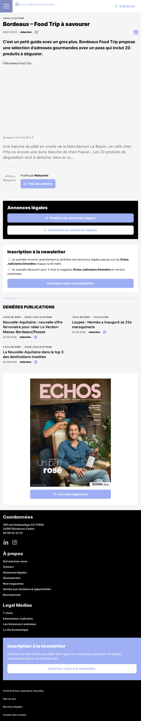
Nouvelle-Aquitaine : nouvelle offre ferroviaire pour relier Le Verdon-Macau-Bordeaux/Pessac (32, 327)
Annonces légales (15, 572)
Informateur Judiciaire (18, 618)
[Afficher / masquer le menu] (6, 6)
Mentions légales (12, 706)
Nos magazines (13, 583)
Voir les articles (40, 184)
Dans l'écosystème (38, 317)
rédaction (26, 32)
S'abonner (127, 6)
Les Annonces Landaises (19, 624)
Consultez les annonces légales (72, 230)
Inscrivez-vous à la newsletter (70, 283)
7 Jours (8, 613)
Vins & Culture (13, 18)
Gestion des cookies (14, 714)
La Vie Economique (15, 629)
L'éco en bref (12, 317)
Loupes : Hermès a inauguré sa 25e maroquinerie (102, 324)
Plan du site (9, 698)
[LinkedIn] (6, 542)
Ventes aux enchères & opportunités (27, 589)
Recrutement (12, 595)
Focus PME (101, 317)
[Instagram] (15, 542)
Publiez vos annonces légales (73, 218)
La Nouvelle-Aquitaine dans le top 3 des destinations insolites (33, 354)
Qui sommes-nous (15, 561)
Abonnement (11, 578)
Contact (8, 567)
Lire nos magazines (73, 494)
